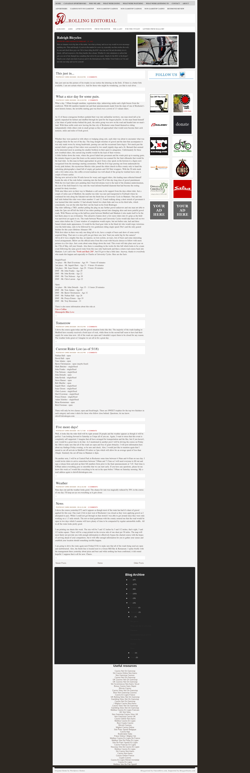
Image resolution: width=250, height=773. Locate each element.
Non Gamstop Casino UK (125, 716)
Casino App (125, 732)
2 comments (93, 100)
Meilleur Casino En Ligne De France (125, 738)
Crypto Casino (125, 758)
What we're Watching (133, 3)
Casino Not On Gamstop (125, 671)
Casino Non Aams (125, 753)
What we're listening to (157, 3)
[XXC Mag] (159, 154)
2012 (130, 579)
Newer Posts (61, 563)
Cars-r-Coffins (61, 309)
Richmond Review (175, 8)
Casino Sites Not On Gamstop (125, 690)
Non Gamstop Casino (154, 8)
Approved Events (84, 29)
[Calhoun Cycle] (159, 112)
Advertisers (61, 8)
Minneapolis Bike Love (64, 312)
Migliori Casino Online (125, 727)
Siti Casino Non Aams (125, 751)
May (132, 616)
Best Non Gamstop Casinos (125, 693)
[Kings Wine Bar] (182, 176)
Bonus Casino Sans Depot (125, 686)
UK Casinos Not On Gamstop (125, 680)
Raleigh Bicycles (69, 37)
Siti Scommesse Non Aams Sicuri (125, 684)
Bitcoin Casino (125, 688)
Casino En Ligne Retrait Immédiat (125, 760)
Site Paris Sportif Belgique (125, 729)
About (186, 3)
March (133, 657)
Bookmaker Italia (125, 734)
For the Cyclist (132, 29)
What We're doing (111, 3)
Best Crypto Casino (125, 723)
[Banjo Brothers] (182, 112)
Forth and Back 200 (85, 251)
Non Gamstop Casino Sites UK (125, 714)
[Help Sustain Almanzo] (182, 133)
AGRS (70, 29)
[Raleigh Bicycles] (159, 133)
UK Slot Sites (125, 712)
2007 (130, 603)
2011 (130, 584)
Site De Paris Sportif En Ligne (125, 742)
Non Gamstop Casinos (107, 8)
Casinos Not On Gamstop (82, 8)
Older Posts (139, 563)
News (59, 503)
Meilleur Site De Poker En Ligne (125, 740)
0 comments (92, 77)
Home (58, 3)
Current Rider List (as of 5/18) (77, 348)
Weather (62, 483)
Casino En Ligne (125, 762)
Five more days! (67, 427)
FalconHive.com (160, 770)
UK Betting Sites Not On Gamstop (125, 697)
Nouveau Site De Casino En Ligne (125, 747)
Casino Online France (125, 755)
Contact (176, 3)
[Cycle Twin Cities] (182, 154)
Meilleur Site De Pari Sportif (125, 764)
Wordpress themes (77, 770)
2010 (130, 589)
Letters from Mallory (153, 29)
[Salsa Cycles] (182, 197)
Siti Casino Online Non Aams (125, 673)
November (134, 612)
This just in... (65, 73)
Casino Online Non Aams (125, 719)
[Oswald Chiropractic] (159, 197)
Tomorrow (63, 323)
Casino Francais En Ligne (125, 745)
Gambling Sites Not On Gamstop (125, 699)
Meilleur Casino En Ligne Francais (125, 710)
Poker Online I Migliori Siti (125, 736)
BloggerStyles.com (187, 770)
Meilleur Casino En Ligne (125, 721)
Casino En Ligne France (125, 695)
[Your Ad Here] (159, 219)
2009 (130, 593)
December (134, 607)
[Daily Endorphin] (159, 176)
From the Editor (102, 29)
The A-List (117, 29)
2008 (130, 598)
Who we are (94, 3)
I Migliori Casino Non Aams (125, 703)
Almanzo (60, 29)
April (133, 652)
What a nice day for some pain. (77, 96)
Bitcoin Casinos (125, 725)
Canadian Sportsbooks (75, 3)
